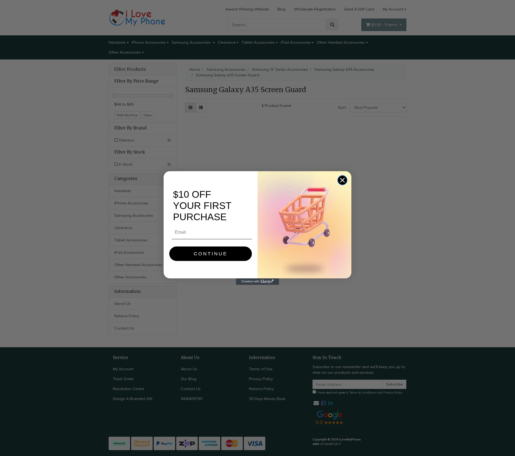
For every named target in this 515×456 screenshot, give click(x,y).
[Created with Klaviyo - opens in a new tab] (257, 281)
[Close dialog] (342, 180)
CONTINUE (210, 253)
